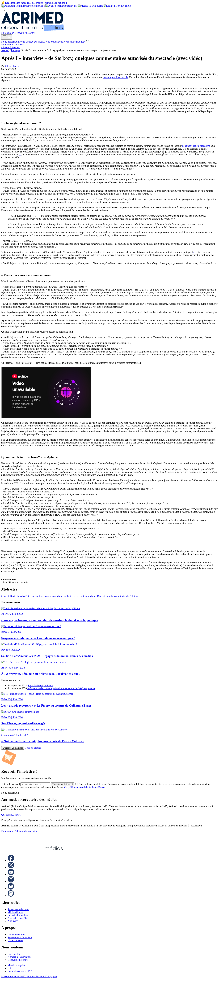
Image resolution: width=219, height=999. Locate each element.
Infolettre (19, 44)
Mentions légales (16, 965)
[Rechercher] (3, 10)
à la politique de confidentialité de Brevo (84, 787)
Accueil (5, 50)
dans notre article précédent (196, 145)
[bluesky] (11, 888)
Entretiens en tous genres (38, 596)
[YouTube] (11, 874)
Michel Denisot (97, 596)
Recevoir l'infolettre (25, 32)
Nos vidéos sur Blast (18, 918)
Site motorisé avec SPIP (20, 971)
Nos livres (13, 921)
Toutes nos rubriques (18, 909)
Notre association (10, 41)
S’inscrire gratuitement (62, 784)
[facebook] (11, 860)
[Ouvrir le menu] (6, 37)
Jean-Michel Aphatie (61, 596)
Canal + (5, 596)
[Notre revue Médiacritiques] (66, 5)
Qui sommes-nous (17, 934)
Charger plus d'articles (13, 748)
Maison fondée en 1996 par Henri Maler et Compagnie (29, 976)
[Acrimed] (32, 30)
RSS (10, 968)
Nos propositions (54, 41)
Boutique (81, 41)
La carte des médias (18, 915)
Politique (15, 50)
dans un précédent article (115, 77)
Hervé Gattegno (81, 596)
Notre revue (69, 41)
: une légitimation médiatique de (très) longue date (61, 688)
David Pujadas (17, 596)
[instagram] (11, 881)
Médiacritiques (15, 912)
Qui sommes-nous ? (11, 814)
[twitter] (11, 867)
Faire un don (8, 32)
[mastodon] (11, 895)
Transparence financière (20, 937)
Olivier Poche (12, 66)
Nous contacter (15, 940)
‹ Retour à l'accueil (10, 47)
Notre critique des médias (32, 41)
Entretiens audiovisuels (117, 596)
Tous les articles (33, 747)
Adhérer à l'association (26, 831)
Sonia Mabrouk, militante (40, 685)
